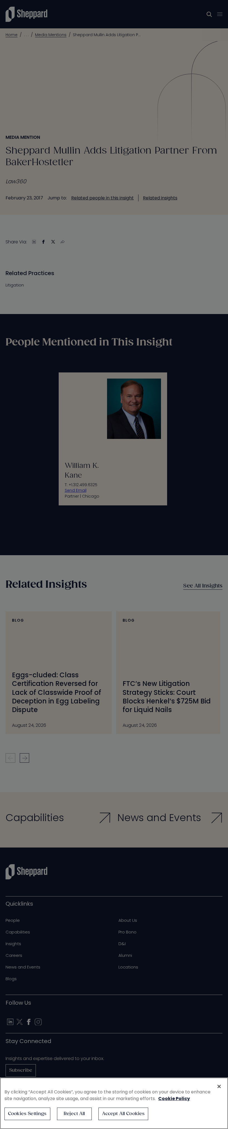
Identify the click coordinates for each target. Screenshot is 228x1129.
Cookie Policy (174, 1098)
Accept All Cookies (123, 1113)
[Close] (219, 1086)
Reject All (74, 1113)
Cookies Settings (27, 1113)
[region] (114, 1103)
